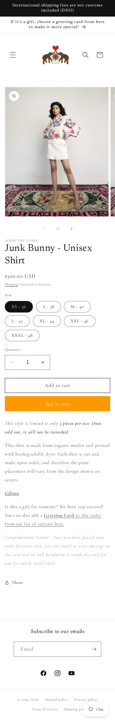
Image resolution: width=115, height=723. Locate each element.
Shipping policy (76, 709)
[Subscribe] (94, 649)
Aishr (34, 699)
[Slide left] (43, 229)
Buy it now (57, 404)
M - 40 (77, 306)
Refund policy (57, 699)
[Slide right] (72, 229)
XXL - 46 (80, 321)
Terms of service (44, 709)
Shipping (11, 284)
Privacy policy (85, 699)
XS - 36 (19, 306)
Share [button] (17, 582)
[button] (13, 55)
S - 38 (48, 306)
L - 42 (17, 321)
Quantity (12, 349)
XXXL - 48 (22, 335)
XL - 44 (47, 321)
